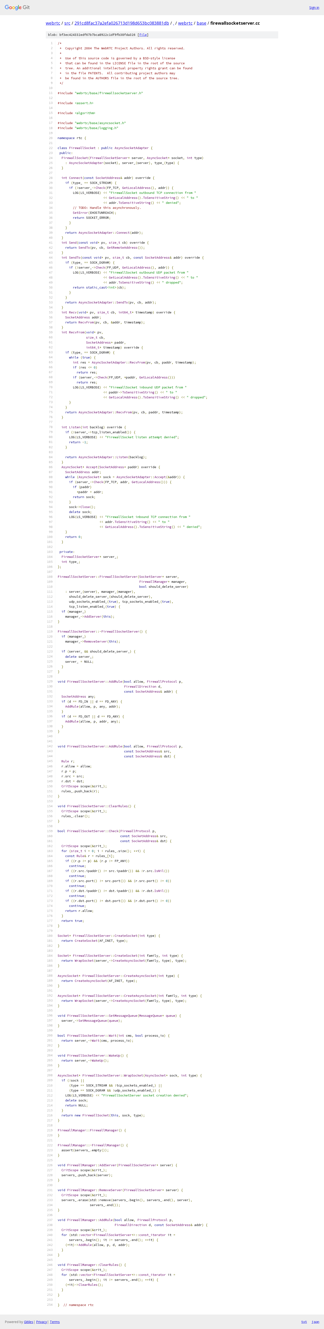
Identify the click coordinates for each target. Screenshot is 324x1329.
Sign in (314, 7)
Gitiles (28, 1322)
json (315, 1322)
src (67, 23)
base (201, 23)
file (143, 35)
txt (304, 1322)
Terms (55, 1322)
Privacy (41, 1322)
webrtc (53, 23)
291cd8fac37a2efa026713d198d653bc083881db (121, 23)
